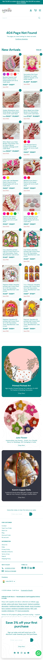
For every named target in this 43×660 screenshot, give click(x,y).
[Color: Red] (15, 74)
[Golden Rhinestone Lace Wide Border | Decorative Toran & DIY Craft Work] (11, 105)
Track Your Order (7, 528)
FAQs (3, 547)
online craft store (12, 604)
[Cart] (35, 10)
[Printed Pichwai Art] (21, 365)
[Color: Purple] (4, 74)
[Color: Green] (15, 213)
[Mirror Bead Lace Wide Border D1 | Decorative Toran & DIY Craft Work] (31, 105)
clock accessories (23, 611)
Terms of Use (6, 554)
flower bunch (23, 604)
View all (38, 50)
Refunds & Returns (7, 552)
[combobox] (21, 18)
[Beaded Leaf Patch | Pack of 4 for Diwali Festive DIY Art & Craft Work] (11, 210)
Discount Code (6, 535)
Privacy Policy (6, 549)
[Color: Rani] (7, 74)
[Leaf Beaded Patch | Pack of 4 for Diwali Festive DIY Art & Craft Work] (31, 139)
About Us (4, 545)
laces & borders (35, 606)
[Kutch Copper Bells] (21, 469)
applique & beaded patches (20, 608)
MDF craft (33, 608)
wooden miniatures (8, 611)
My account (5, 537)
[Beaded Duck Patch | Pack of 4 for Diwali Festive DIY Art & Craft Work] (31, 175)
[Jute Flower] (21, 417)
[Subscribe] (31, 640)
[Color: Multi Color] (25, 213)
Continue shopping (21, 39)
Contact (4, 526)
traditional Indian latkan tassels (19, 606)
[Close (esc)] (40, 617)
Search (4, 556)
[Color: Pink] (11, 74)
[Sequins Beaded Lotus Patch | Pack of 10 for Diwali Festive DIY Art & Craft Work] (31, 210)
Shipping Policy (6, 559)
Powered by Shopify (27, 590)
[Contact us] (38, 653)
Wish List (4, 530)
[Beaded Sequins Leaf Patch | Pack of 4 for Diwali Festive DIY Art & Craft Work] (11, 71)
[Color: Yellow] (7, 177)
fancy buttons (6, 608)
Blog (3, 533)
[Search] (39, 18)
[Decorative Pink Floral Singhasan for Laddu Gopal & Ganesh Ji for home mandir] (31, 70)
